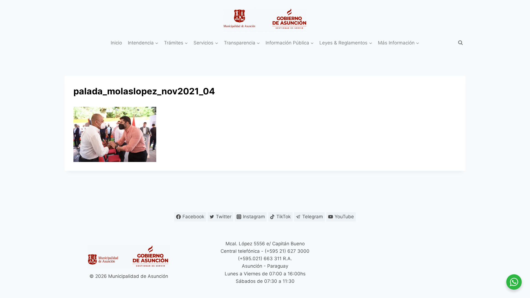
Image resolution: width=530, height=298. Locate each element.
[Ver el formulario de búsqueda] (460, 43)
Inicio (116, 43)
